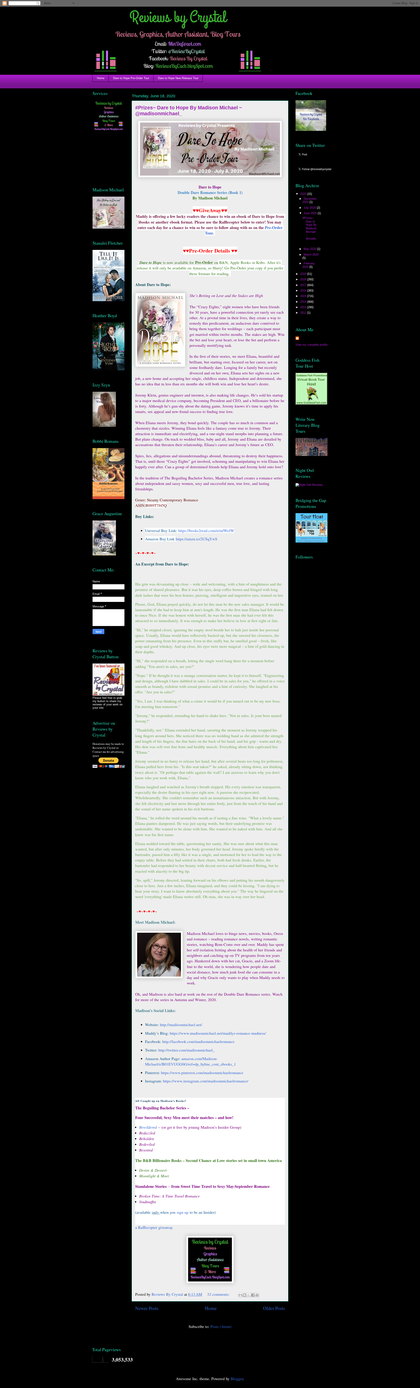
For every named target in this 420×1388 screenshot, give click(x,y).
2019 (303, 274)
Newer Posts (146, 1308)
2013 (303, 307)
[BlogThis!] (244, 1295)
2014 (303, 301)
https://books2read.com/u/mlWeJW (206, 530)
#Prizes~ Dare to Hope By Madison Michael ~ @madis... (310, 230)
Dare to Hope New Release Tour (178, 78)
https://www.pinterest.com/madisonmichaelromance (202, 1072)
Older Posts (274, 1308)
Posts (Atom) (220, 1326)
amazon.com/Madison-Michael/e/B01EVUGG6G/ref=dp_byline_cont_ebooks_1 (190, 1061)
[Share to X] (249, 1295)
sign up (182, 1212)
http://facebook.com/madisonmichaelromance (198, 1041)
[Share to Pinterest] (257, 1295)
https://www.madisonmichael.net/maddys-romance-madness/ (218, 1033)
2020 (303, 194)
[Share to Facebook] (253, 1295)
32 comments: (219, 1294)
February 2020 (308, 265)
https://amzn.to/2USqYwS (196, 538)
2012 (303, 312)
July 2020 (310, 207)
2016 (303, 290)
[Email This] (240, 1295)
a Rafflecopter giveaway (154, 1227)
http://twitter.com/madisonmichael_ (186, 1050)
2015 (303, 296)
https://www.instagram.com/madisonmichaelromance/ (205, 1081)
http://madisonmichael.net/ (181, 1024)
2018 (303, 279)
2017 (303, 285)
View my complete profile (311, 344)
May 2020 (310, 249)
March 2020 (311, 254)
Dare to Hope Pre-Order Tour (131, 78)
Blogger (237, 1378)
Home (100, 78)
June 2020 (311, 213)
